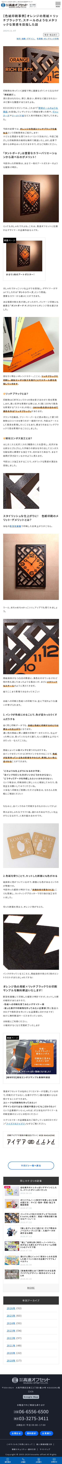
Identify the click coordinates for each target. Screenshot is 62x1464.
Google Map (31, 1396)
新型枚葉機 (15, 526)
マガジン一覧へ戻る (31, 1165)
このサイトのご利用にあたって (20, 1444)
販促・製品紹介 (51, 34)
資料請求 (31, 1433)
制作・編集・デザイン (25, 38)
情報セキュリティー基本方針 (24, 1449)
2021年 (11, 1345)
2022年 (11, 1338)
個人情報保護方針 (44, 1444)
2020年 (11, 1353)
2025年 (11, 1315)
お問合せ (16, 1433)
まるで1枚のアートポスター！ (20, 274)
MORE (31, 1287)
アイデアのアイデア (15, 1123)
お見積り (46, 1433)
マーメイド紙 (18, 115)
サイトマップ (45, 1449)
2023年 (11, 1330)
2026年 (11, 1308)
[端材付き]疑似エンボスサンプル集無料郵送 (28, 1077)
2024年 (11, 1323)
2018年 (11, 1360)
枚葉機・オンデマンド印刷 (48, 38)
